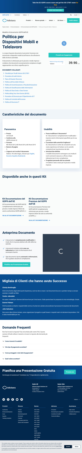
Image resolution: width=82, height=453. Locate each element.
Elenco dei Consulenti (23, 422)
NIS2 (35, 428)
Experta (4, 416)
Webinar (20, 411)
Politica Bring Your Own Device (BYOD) (17, 93)
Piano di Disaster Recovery (13, 79)
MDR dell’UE (37, 435)
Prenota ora (70, 372)
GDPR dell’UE (37, 433)
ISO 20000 (36, 424)
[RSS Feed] (21, 399)
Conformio (5, 409)
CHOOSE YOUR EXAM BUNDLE (55, 10)
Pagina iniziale (5, 27)
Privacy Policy (59, 446)
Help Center (72, 409)
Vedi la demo (73, 20)
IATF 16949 (37, 437)
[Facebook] (12, 399)
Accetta (68, 446)
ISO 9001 (36, 414)
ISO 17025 (36, 422)
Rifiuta (76, 446)
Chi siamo (53, 409)
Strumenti (20, 416)
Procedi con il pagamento (64, 55)
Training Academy (6, 418)
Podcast (20, 418)
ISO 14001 (36, 416)
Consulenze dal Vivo (23, 420)
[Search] (71, 15)
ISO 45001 (36, 418)
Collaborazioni (72, 414)
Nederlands (21, 156)
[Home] (9, 20)
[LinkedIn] (3, 399)
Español (14, 156)
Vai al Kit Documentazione (11, 215)
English (32, 154)
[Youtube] (17, 399)
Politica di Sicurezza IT (12, 102)
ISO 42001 (36, 411)
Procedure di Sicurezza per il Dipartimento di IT (20, 96)
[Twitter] (8, 399)
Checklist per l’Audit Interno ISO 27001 (17, 73)
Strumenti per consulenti (57, 411)
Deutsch (9, 156)
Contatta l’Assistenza (74, 411)
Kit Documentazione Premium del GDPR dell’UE (38, 201)
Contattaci (17, 15)
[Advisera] (9, 387)
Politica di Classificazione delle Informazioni (19, 88)
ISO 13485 (36, 420)
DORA (35, 431)
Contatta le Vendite (56, 414)
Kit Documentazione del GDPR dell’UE (29, 27)
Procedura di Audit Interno (13, 76)
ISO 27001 (36, 409)
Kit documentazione (14, 27)
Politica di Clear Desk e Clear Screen (16, 90)
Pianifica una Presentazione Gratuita (16, 264)
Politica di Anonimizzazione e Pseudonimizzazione (21, 85)
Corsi (3, 414)
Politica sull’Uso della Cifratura (14, 82)
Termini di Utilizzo (55, 416)
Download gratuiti (22, 414)
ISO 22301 (36, 426)
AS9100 (36, 439)
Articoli (19, 409)
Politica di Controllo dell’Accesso (15, 99)
